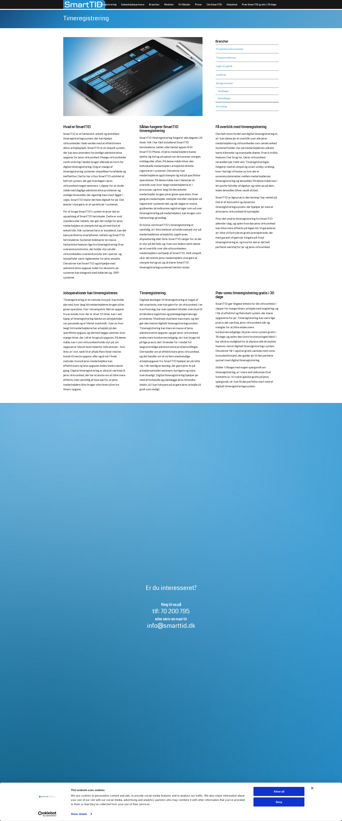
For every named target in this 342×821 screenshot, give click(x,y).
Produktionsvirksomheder (229, 49)
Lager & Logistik (224, 66)
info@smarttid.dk (171, 625)
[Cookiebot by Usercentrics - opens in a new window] (47, 814)
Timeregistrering (86, 18)
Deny (279, 801)
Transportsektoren (226, 57)
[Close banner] (312, 788)
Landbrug (221, 74)
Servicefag (221, 106)
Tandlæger (223, 91)
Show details (79, 813)
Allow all (279, 791)
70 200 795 (175, 611)
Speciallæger (224, 98)
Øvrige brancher (224, 83)
